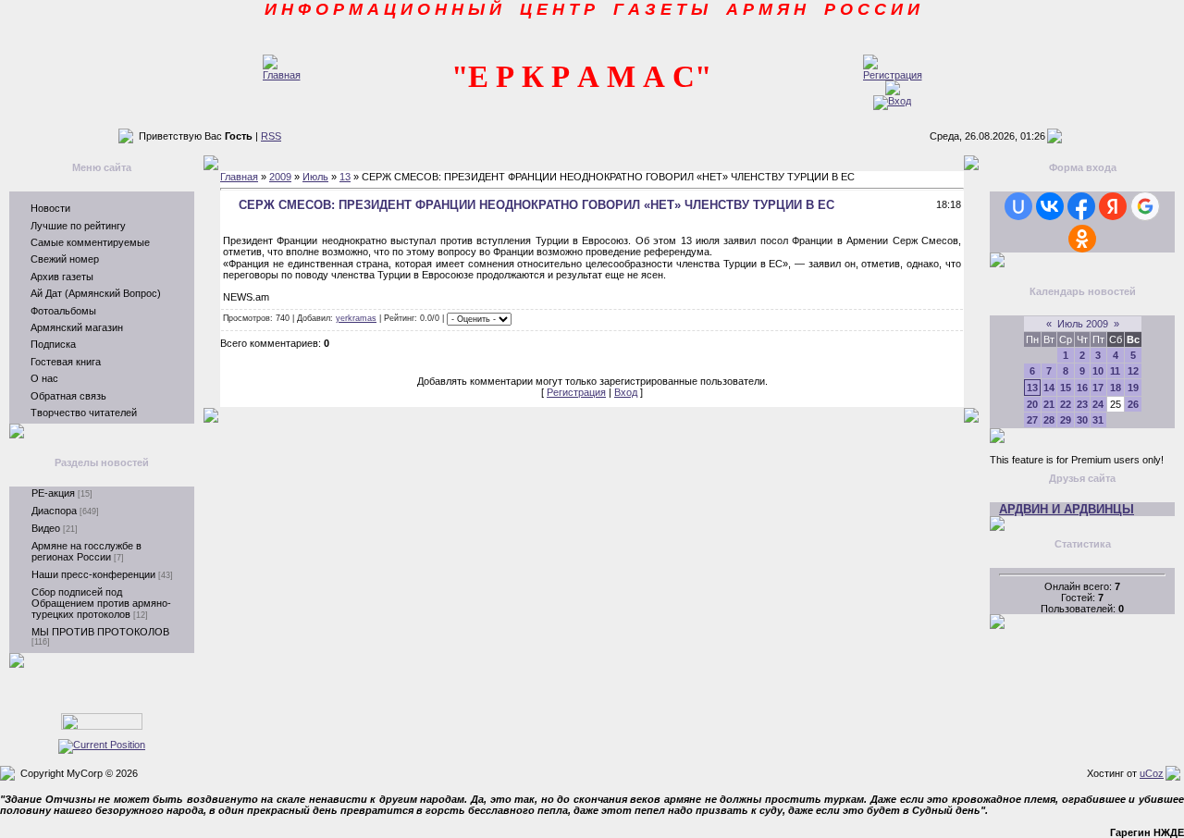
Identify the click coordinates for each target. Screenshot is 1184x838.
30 (1082, 419)
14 (1048, 387)
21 (1048, 404)
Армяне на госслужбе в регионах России (86, 551)
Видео (45, 528)
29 (1065, 419)
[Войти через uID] (1018, 206)
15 (1065, 387)
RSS (271, 136)
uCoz (1152, 773)
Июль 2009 (1082, 323)
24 (1098, 404)
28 (1048, 419)
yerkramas (356, 318)
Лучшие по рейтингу (78, 225)
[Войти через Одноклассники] (1082, 239)
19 (1133, 387)
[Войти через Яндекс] (1113, 206)
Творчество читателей (84, 412)
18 (1115, 387)
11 (1115, 370)
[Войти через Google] (1145, 206)
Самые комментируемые (90, 242)
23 (1082, 404)
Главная (239, 176)
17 (1098, 387)
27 (1032, 419)
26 (1133, 404)
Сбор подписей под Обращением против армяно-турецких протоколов (101, 603)
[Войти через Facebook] (1081, 206)
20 (1032, 404)
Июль (315, 176)
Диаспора (54, 510)
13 (345, 176)
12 (1133, 370)
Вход (625, 392)
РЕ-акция (53, 493)
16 (1082, 387)
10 (1098, 370)
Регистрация (576, 392)
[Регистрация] (892, 74)
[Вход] (892, 100)
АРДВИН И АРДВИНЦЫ (1066, 509)
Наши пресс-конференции (93, 574)
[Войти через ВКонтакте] (1050, 206)
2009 (280, 176)
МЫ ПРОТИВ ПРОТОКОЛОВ (100, 631)
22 (1065, 404)
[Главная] (282, 74)
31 (1098, 419)
